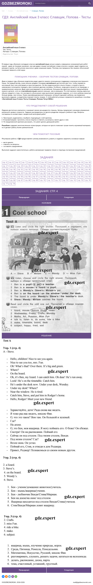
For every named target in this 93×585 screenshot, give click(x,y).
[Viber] (12, 576)
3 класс (10, 11)
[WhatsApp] (16, 576)
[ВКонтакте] (3, 576)
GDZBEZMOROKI (17, 3)
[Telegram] (9, 576)
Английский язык (22, 11)
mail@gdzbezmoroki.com (82, 582)
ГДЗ (3, 11)
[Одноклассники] (6, 576)
